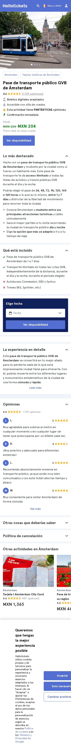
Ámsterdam (11, 74)
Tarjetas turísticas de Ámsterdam (40, 74)
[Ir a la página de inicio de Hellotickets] (15, 6)
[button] (35, 156)
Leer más (35, 387)
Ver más (35, 509)
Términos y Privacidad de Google (23, 738)
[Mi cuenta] (66, 6)
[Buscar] (38, 6)
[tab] (35, 156)
